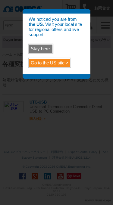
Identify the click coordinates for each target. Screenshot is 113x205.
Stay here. (41, 48)
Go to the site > (49, 62)
